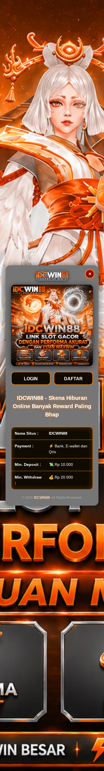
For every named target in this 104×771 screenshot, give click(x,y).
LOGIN (31, 378)
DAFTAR (73, 378)
